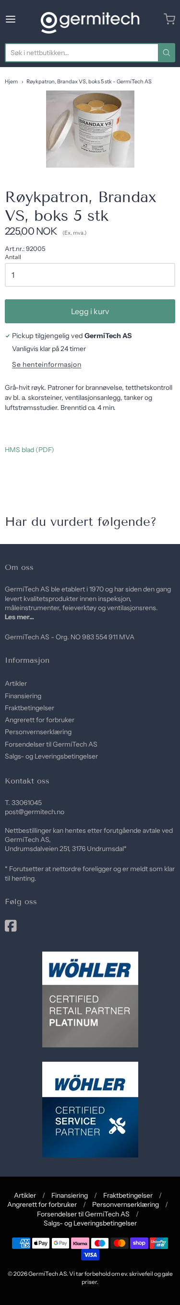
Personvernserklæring (38, 731)
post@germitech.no (34, 811)
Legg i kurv (90, 311)
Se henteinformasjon (46, 365)
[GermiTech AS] (90, 19)
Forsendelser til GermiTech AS (51, 744)
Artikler (16, 683)
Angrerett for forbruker (39, 719)
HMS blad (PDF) (29, 449)
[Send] (166, 52)
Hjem (11, 81)
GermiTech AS (47, 1273)
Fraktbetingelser (29, 708)
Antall (13, 257)
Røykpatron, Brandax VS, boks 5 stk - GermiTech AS (89, 81)
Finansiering (23, 696)
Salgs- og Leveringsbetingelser (51, 756)
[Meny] (20, 19)
